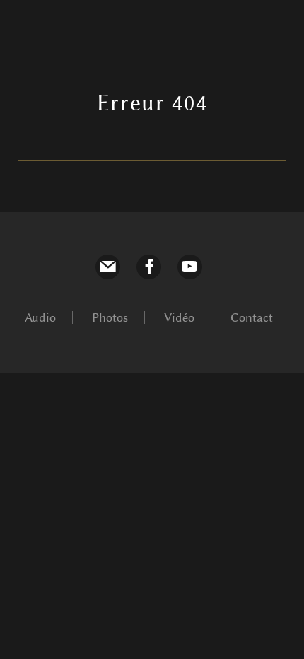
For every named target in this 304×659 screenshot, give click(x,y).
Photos (110, 317)
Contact (251, 317)
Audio (40, 317)
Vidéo (179, 317)
